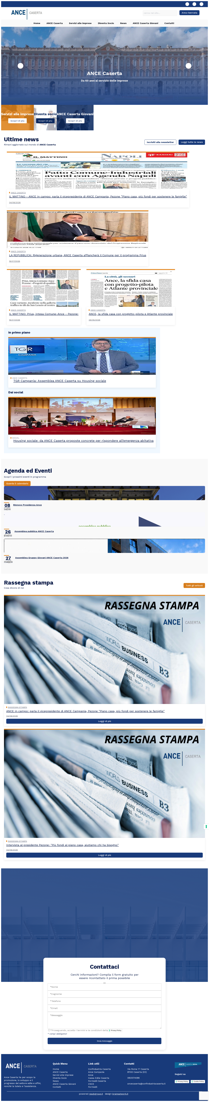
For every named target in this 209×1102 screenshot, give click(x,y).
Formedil (92, 1087)
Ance (90, 1075)
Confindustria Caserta (99, 1069)
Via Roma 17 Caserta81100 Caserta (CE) (138, 1070)
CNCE (91, 1084)
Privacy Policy (116, 1030)
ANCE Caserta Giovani (145, 23)
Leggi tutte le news (192, 142)
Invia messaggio (104, 1041)
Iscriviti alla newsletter (160, 142)
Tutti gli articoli (194, 585)
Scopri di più (17, 120)
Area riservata (189, 12)
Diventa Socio (106, 23)
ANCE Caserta (54, 23)
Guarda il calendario (17, 483)
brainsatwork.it (120, 1094)
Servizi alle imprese (80, 23)
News (123, 23)
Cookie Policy (199, 1081)
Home (37, 23)
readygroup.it (96, 1094)
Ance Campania (96, 1072)
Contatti (169, 23)
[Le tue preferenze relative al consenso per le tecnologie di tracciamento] (206, 826)
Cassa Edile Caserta (98, 1078)
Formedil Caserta (97, 1081)
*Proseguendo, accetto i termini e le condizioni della (85, 1030)
